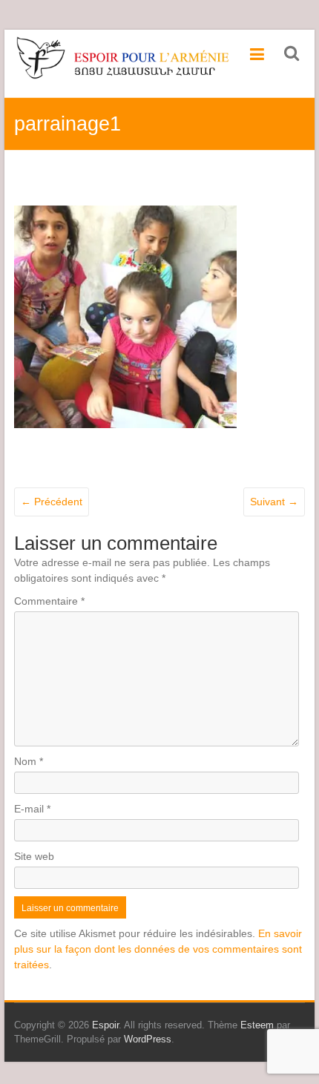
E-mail (32, 809)
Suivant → (274, 501)
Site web (34, 856)
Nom (28, 761)
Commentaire (49, 601)
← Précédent (51, 501)
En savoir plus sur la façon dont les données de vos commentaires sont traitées (158, 948)
